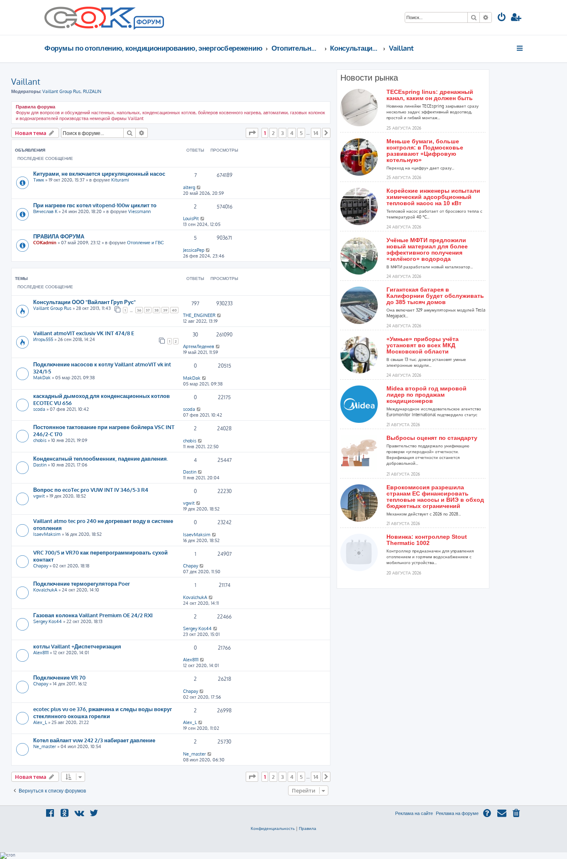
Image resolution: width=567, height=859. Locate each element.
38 (156, 310)
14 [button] (315, 133)
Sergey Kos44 (47, 621)
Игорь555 (43, 339)
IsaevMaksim (47, 534)
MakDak (42, 377)
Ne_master (44, 746)
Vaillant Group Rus (61, 91)
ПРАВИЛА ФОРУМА (58, 236)
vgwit (39, 496)
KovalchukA (45, 590)
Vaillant (25, 81)
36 (139, 310)
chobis (39, 440)
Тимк (38, 180)
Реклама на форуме (457, 813)
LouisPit (191, 218)
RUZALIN (92, 91)
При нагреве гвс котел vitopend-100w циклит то (94, 205)
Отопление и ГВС (145, 242)
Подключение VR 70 (59, 677)
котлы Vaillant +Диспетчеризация (77, 646)
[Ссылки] (520, 48)
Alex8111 (41, 652)
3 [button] (282, 133)
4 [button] (291, 133)
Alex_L (40, 722)
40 (174, 310)
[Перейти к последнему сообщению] (199, 187)
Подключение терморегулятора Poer (81, 583)
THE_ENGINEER (199, 315)
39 (165, 310)
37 (148, 310)
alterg (189, 187)
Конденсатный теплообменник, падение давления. (100, 458)
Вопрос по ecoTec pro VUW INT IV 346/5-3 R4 (90, 489)
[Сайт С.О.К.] (104, 17)
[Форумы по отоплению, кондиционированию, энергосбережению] (148, 23)
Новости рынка (369, 77)
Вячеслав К (45, 211)
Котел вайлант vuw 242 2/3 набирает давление (94, 740)
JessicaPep (193, 250)
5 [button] (301, 133)
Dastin (39, 465)
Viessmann (139, 211)
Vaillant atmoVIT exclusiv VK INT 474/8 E (83, 332)
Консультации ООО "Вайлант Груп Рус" (84, 301)
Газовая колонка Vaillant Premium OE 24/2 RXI (93, 614)
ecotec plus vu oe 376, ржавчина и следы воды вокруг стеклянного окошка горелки (102, 712)
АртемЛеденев (198, 346)
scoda (39, 409)
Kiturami (120, 180)
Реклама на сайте (414, 813)
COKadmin (44, 242)
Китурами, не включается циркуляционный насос (99, 173)
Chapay (40, 566)
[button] (252, 133)
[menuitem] (502, 18)
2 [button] (273, 133)
